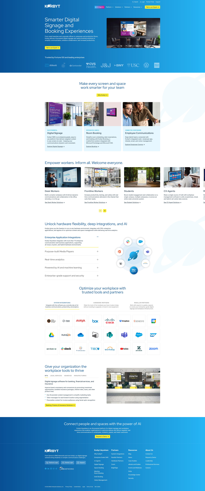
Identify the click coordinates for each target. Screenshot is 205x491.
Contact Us (149, 454)
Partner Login (69, 462)
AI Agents (100, 7)
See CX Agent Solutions (172, 202)
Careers (148, 468)
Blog (129, 454)
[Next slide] (104, 210)
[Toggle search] (134, 2)
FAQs (130, 471)
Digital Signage (99, 464)
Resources (132, 450)
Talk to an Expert (151, 7)
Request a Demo (101, 436)
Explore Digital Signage (55, 146)
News (130, 457)
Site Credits (97, 486)
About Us (149, 450)
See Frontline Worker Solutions (94, 202)
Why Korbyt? (98, 454)
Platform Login (53, 462)
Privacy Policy (68, 486)
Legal (83, 486)
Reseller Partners (116, 457)
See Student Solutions (131, 202)
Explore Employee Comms (134, 144)
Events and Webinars (135, 468)
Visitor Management (100, 480)
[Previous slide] (100, 210)
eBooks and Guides (134, 464)
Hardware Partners (117, 461)
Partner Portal (150, 2)
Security (131, 478)
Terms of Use (90, 486)
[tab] (71, 241)
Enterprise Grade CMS (101, 457)
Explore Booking (91, 146)
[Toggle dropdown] (112, 7)
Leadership (149, 461)
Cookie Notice (77, 486)
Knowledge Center (134, 475)
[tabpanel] (133, 258)
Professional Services (152, 464)
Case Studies (132, 461)
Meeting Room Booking (98, 472)
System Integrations (117, 454)
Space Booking (99, 468)
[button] (133, 33)
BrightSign (114, 468)
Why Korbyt (102, 95)
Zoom (113, 464)
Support (158, 2)
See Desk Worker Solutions (54, 202)
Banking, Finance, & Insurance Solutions (59, 405)
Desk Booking (98, 476)
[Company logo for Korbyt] (52, 6)
